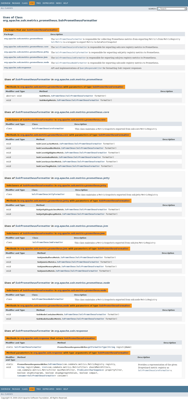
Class (25, 3)
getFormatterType (97, 347)
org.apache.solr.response (17, 68)
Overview (5, 3)
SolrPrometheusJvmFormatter (47, 242)
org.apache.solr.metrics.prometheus (23, 39)
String (111, 347)
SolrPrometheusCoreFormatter (48, 128)
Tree (38, 3)
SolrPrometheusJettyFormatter (48, 194)
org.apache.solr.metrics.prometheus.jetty (26, 52)
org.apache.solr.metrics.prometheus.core (26, 47)
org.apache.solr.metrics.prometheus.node (26, 62)
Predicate (82, 370)
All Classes (7, 8)
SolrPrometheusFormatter (42, 30)
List (44, 367)
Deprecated (48, 3)
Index (59, 3)
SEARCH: (152, 9)
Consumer (22, 375)
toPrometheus (58, 96)
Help (65, 3)
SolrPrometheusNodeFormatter (48, 299)
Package (16, 3)
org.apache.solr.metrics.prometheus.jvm (26, 57)
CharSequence (96, 370)
